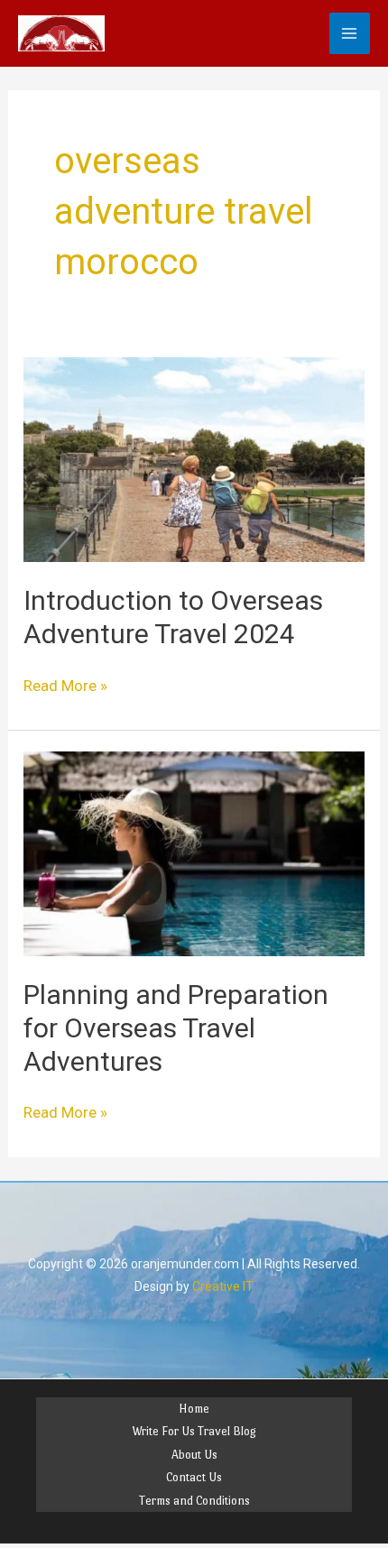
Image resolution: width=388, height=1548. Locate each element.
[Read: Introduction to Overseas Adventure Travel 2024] (194, 458)
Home (194, 1408)
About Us (194, 1454)
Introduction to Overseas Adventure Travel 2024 (173, 617)
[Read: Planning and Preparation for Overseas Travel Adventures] (194, 852)
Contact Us (194, 1477)
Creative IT (223, 1286)
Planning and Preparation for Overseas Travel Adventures (175, 1028)
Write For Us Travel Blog (194, 1431)
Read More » (65, 685)
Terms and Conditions (194, 1500)
